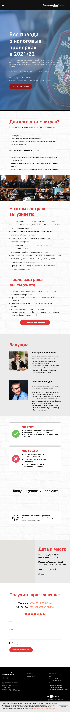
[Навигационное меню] (3, 5)
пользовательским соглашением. (10, 709)
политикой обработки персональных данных (44, 708)
